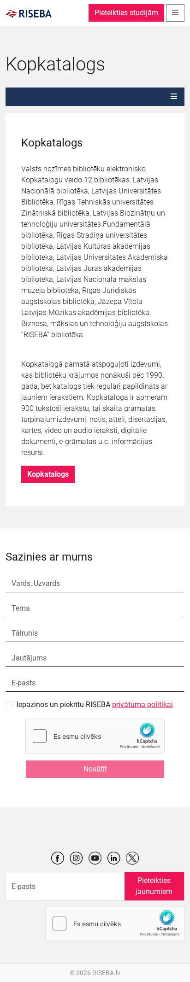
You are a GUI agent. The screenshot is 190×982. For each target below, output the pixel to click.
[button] (173, 97)
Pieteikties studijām (126, 12)
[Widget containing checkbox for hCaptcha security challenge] (95, 736)
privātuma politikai (142, 704)
